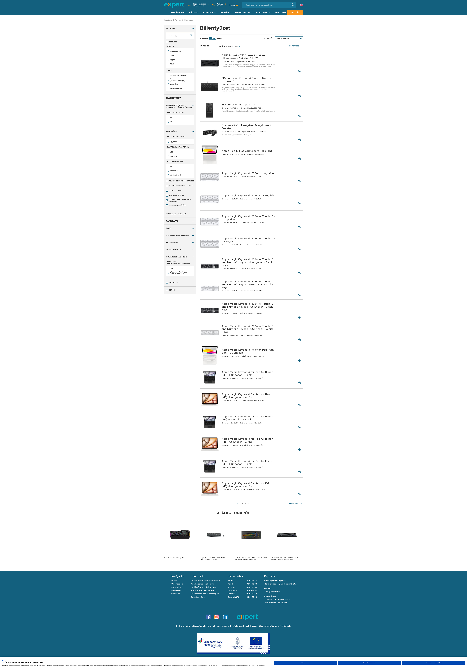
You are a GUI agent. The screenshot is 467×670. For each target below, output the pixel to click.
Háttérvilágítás (176, 195)
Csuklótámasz (175, 191)
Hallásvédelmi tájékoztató (203, 587)
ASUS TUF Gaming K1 (174, 557)
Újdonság (173, 282)
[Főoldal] (174, 5)
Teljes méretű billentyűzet (181, 181)
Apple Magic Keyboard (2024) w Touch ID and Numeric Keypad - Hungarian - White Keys (247, 284)
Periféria (225, 12)
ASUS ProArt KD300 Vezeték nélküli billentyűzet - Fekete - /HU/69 (244, 57)
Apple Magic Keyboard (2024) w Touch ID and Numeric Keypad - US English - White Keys (248, 329)
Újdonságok (177, 584)
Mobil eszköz (263, 12)
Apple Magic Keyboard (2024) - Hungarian (248, 173)
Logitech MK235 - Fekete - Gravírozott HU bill (212, 558)
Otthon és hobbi (175, 12)
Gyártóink (175, 594)
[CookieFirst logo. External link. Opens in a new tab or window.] (3, 660)
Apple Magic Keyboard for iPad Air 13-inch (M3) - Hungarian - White (248, 485)
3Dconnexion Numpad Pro (238, 104)
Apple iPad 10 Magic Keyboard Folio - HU (247, 150)
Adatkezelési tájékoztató (202, 584)
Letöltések (176, 590)
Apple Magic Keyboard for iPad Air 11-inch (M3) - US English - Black (247, 418)
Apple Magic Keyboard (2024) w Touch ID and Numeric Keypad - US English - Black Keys (247, 306)
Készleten (173, 42)
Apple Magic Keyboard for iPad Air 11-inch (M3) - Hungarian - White (247, 396)
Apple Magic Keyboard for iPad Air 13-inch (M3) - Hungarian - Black (248, 462)
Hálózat (193, 12)
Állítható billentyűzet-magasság (179, 200)
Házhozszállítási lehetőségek (205, 594)
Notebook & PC (243, 12)
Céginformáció (198, 597)
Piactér (295, 12)
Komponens (209, 12)
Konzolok (280, 12)
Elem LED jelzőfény (177, 205)
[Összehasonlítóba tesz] (299, 71)
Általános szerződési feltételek (205, 580)
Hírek (174, 580)
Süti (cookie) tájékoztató (202, 590)
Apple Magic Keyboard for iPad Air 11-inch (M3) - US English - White (247, 440)
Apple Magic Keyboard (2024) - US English (248, 195)
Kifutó (172, 290)
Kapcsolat (176, 587)
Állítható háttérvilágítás (181, 186)
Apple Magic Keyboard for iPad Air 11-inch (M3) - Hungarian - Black (247, 373)
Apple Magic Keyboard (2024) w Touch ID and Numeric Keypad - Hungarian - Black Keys (247, 262)
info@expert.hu (272, 591)
